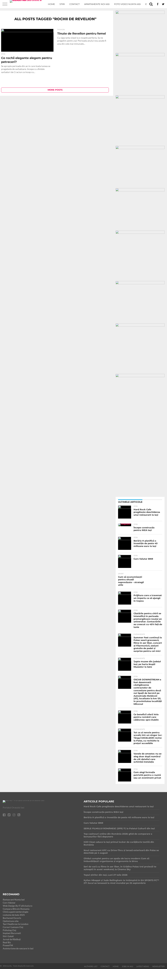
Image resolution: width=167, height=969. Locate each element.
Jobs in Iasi (127, 966)
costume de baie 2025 (14, 914)
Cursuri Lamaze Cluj (13, 927)
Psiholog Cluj (9, 930)
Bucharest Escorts (12, 918)
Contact (74, 4)
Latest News (142, 966)
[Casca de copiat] (140, 55)
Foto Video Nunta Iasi (127, 4)
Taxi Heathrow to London (15, 924)
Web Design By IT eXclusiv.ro (17, 905)
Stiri (62, 4)
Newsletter (158, 966)
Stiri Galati (8, 936)
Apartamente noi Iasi (97, 4)
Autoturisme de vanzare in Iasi (18, 948)
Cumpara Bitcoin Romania (16, 908)
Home (51, 4)
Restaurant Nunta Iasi (14, 899)
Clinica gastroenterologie (15, 911)
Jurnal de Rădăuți (12, 939)
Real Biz (7, 942)
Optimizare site (10, 921)
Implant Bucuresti (12, 933)
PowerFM (8, 945)
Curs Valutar (9, 902)
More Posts (55, 90)
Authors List (90, 966)
